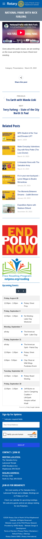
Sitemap (27, 534)
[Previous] (18, 291)
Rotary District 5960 (13, 536)
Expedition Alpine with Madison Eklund (27, 206)
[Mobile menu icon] (3, 3)
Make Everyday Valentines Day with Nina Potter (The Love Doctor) (29, 150)
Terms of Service (10, 531)
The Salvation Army (9, 460)
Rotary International (29, 536)
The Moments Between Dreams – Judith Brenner (28, 193)
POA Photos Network (29, 523)
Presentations (18, 68)
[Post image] (8, 136)
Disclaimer (33, 531)
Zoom (25, 493)
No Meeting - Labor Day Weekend (29, 319)
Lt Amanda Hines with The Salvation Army (28, 163)
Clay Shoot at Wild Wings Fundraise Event (30, 363)
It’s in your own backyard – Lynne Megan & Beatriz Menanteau (28, 179)
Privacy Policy (23, 531)
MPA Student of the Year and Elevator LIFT (28, 134)
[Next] (23, 291)
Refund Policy (17, 534)
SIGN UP (21, 445)
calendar (16, 500)
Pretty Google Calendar (33, 407)
